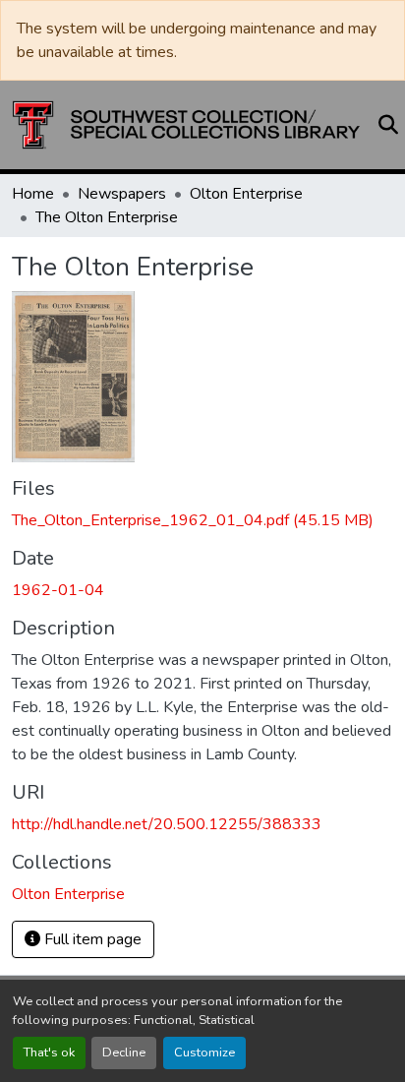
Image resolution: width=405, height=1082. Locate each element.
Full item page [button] (91, 939)
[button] (186, 125)
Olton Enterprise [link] (246, 194)
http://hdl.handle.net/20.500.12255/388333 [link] (166, 824)
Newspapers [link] (122, 194)
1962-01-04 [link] (58, 590)
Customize (204, 1052)
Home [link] (33, 194)
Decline (123, 1052)
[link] (202, 520)
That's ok (49, 1052)
